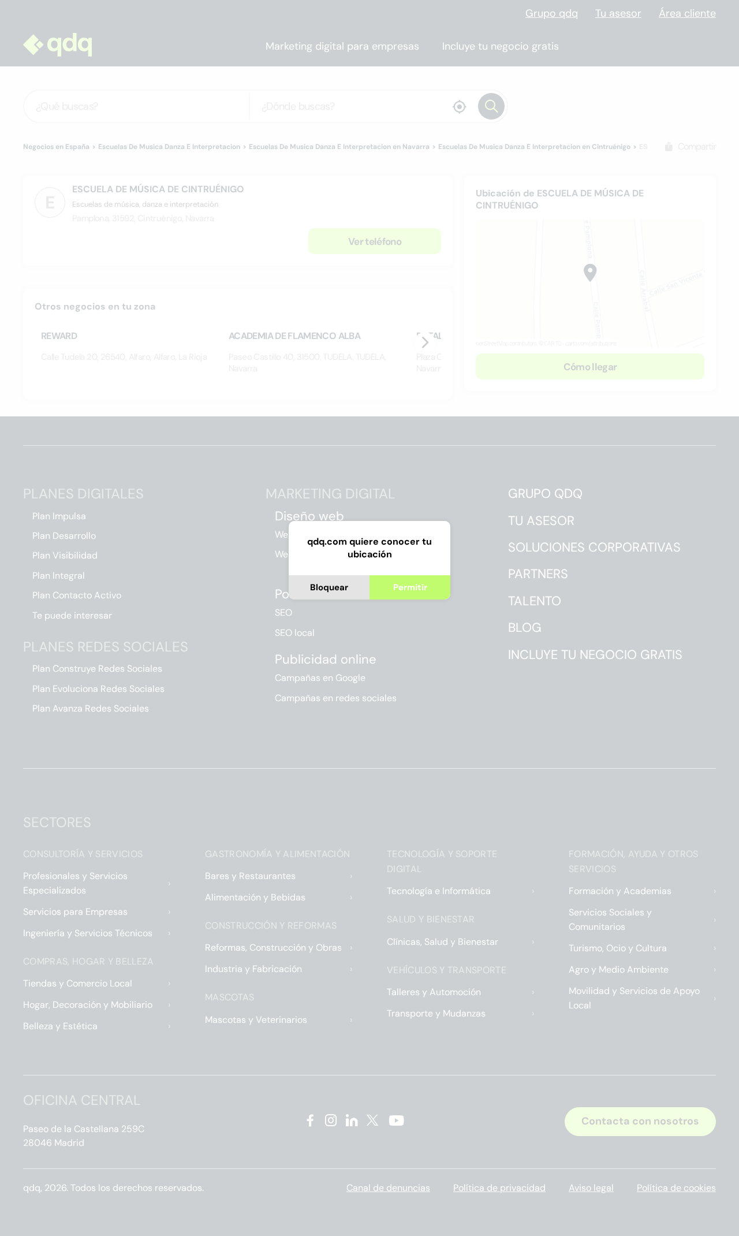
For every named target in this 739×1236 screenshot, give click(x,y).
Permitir (410, 587)
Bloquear (329, 587)
